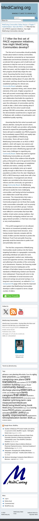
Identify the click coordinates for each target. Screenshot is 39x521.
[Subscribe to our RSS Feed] (13, 311)
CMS (33, 382)
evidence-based (15, 393)
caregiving (7, 379)
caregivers (25, 377)
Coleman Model (25, 385)
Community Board (9, 86)
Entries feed (8, 501)
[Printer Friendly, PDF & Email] (11, 296)
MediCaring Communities (12, 408)
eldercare (26, 389)
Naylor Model (26, 408)
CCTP (28, 382)
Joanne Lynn (9, 400)
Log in (6, 498)
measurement (9, 402)
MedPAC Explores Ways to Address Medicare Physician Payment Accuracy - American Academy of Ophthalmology (20, 446)
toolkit (34, 418)
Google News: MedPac (11, 425)
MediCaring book (23, 405)
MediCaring (8, 405)
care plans (18, 379)
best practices (9, 377)
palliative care (19, 410)
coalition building (11, 384)
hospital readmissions (12, 397)
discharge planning (11, 390)
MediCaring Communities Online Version (14, 24)
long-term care (23, 400)
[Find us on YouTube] (20, 311)
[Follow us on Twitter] (5, 311)
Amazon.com (24, 327)
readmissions (31, 415)
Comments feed (9, 503)
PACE (11, 410)
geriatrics (31, 395)
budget (18, 377)
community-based (13, 387)
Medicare (22, 402)
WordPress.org (9, 506)
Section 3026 (26, 418)
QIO (27, 413)
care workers (21, 382)
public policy (18, 412)
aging (34, 374)
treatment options (6, 420)
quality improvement (14, 415)
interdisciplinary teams (29, 398)
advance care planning (10, 374)
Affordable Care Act (25, 374)
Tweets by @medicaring (9, 366)
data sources (28, 387)
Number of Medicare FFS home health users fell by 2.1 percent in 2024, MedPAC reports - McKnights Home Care (20, 431)
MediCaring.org (16, 7)
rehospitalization (10, 417)
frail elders (21, 395)
